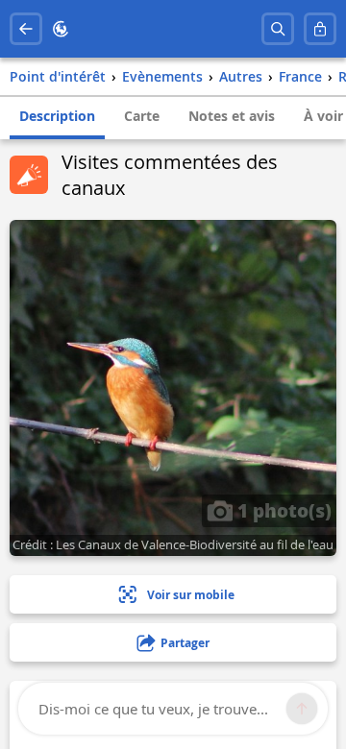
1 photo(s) (282, 509)
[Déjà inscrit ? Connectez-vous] (320, 28)
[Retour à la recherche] (26, 28)
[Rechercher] (277, 28)
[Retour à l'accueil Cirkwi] (60, 28)
